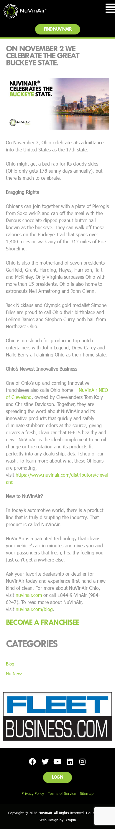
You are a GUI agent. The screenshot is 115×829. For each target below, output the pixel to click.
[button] (57, 29)
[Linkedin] (69, 761)
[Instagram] (82, 761)
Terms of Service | (64, 793)
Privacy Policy (33, 793)
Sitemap (86, 793)
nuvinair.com (29, 595)
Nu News (14, 673)
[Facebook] (32, 761)
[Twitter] (44, 761)
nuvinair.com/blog (34, 609)
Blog (10, 664)
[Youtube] (57, 761)
